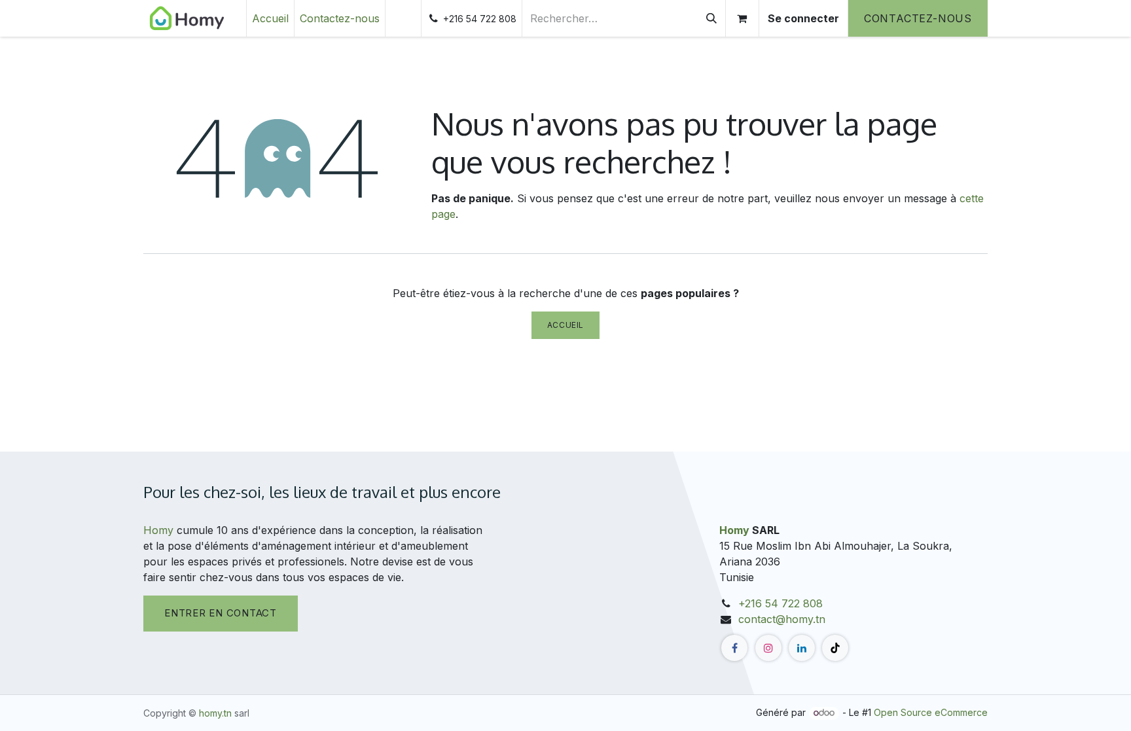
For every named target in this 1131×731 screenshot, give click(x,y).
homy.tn (215, 713)
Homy (158, 530)
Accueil (565, 325)
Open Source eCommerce (931, 712)
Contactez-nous (918, 18)
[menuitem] (270, 18)
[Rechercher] (711, 18)
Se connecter (803, 18)
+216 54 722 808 (780, 603)
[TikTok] (835, 648)
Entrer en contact (220, 613)
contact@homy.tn (781, 619)
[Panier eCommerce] (742, 18)
